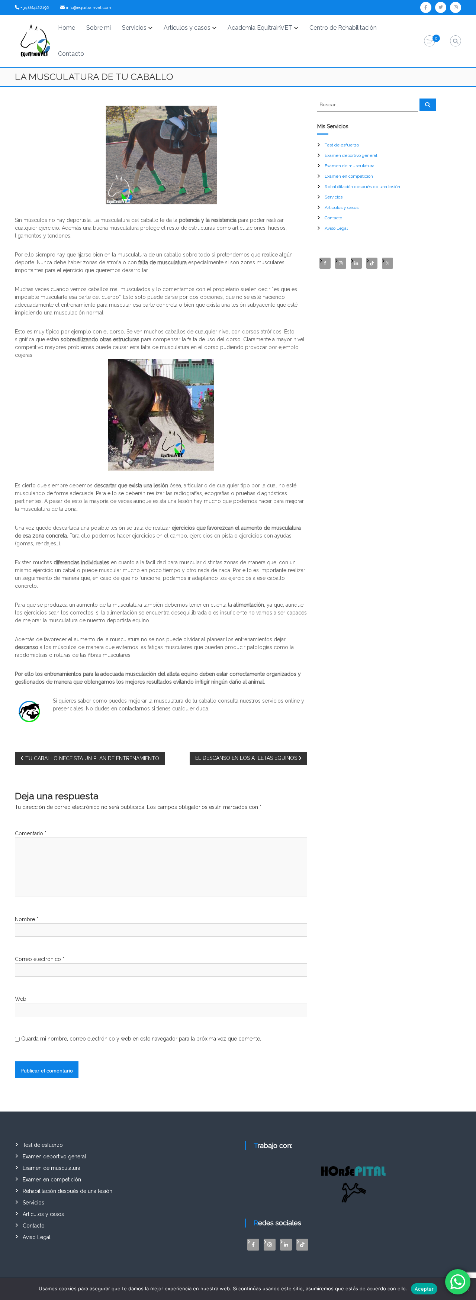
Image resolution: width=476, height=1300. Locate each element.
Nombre (26, 919)
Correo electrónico (39, 959)
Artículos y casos (187, 27)
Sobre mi (98, 27)
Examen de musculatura (349, 165)
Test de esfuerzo (342, 145)
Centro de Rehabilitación (343, 27)
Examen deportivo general (351, 155)
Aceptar (424, 1289)
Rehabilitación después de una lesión (362, 186)
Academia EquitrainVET (260, 27)
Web (20, 999)
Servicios (134, 27)
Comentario (30, 833)
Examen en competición (349, 176)
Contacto (71, 53)
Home (66, 27)
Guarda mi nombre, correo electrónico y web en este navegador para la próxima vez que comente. (141, 1039)
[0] (429, 41)
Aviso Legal (336, 228)
